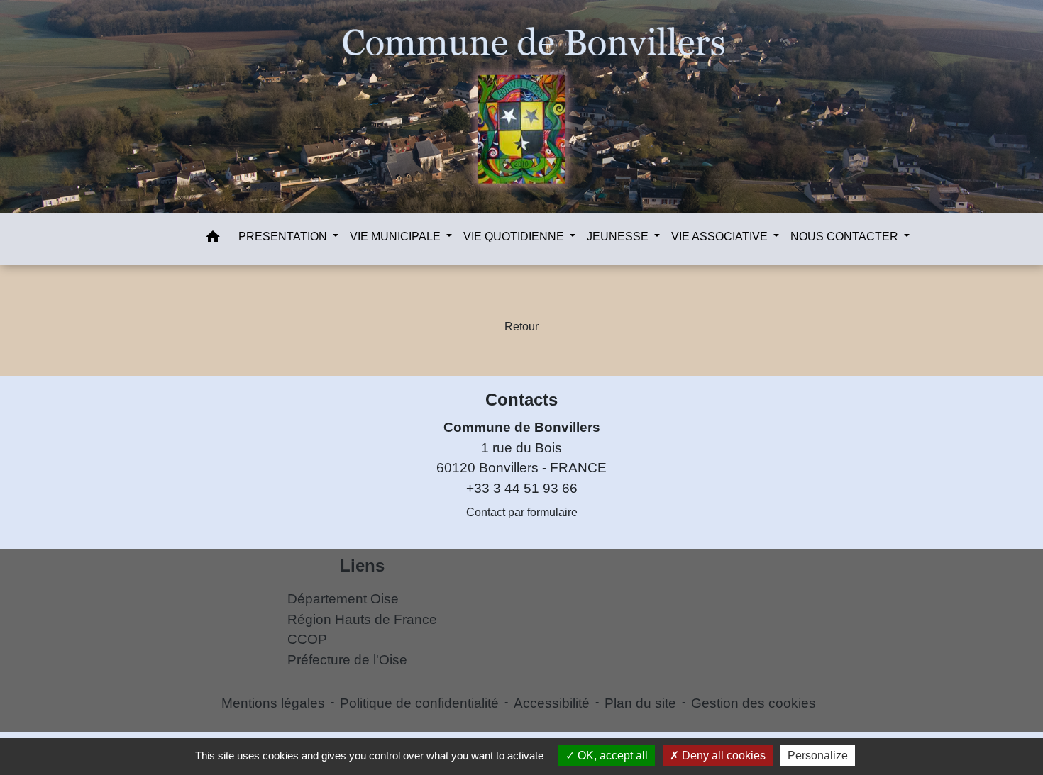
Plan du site (640, 703)
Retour (521, 326)
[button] (213, 239)
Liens (362, 565)
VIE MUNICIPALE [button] (396, 236)
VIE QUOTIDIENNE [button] (515, 236)
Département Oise (343, 598)
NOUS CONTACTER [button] (845, 236)
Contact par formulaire (522, 512)
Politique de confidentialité (419, 703)
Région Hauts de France (362, 619)
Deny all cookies (722, 755)
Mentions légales (273, 703)
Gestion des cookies (753, 703)
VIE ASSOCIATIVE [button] (721, 236)
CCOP (307, 639)
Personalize (818, 755)
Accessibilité (552, 703)
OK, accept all (611, 755)
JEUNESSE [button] (619, 236)
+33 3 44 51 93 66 (522, 488)
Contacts (521, 399)
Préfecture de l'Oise (347, 659)
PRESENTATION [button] (284, 236)
